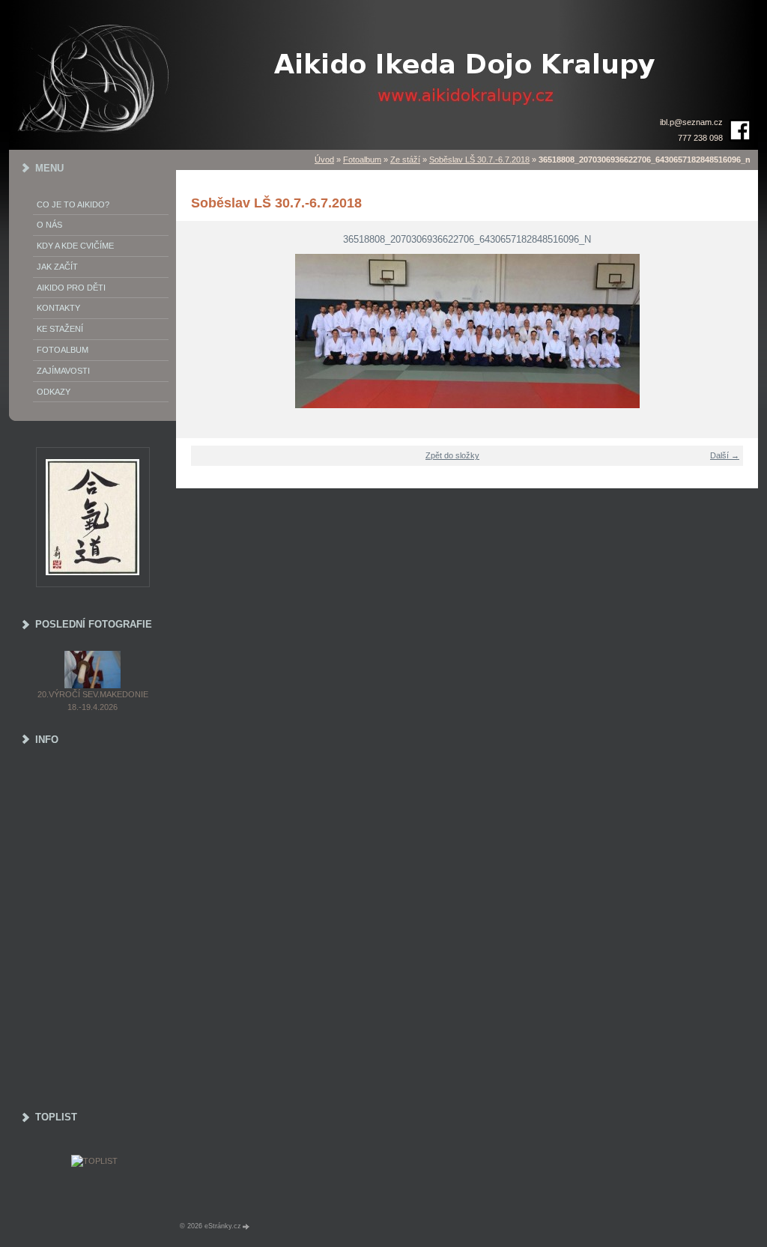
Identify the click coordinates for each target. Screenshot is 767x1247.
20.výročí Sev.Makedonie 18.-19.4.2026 (92, 701)
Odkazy (53, 391)
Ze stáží (405, 159)
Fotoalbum (362, 159)
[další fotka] (737, 331)
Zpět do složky (452, 455)
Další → (724, 455)
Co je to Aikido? (73, 204)
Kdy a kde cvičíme (75, 245)
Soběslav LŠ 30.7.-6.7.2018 (479, 159)
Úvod (324, 159)
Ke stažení (60, 328)
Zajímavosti (63, 370)
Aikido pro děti (71, 287)
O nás (49, 224)
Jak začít (57, 266)
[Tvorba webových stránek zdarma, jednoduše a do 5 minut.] (246, 1226)
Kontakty (58, 307)
